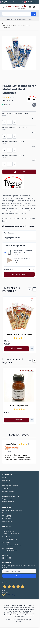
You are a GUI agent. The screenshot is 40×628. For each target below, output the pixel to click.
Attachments (9, 233)
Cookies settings (7, 521)
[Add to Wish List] (34, 105)
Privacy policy (6, 516)
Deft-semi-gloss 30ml (19, 406)
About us (5, 477)
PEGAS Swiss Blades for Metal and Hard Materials (17, 27)
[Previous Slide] (30, 289)
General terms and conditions (12, 510)
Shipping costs (7, 499)
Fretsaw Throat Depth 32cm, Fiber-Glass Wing (23, 251)
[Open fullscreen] (19, 53)
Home (4, 24)
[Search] (33, 14)
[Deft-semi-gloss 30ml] (19, 387)
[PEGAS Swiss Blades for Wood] (19, 316)
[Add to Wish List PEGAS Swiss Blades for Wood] (32, 348)
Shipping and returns (12, 238)
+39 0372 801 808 (11, 539)
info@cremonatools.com (14, 545)
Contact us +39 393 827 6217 (23, 19)
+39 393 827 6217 (11, 551)
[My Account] (30, 7)
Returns (4, 513)
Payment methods (8, 502)
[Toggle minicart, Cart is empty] (34, 7)
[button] (14, 97)
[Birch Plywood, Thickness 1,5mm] (10, 261)
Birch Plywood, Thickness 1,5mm (22, 259)
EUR (14, 2)
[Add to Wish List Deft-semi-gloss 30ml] (32, 420)
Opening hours (7, 480)
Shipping (5, 488)
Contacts (5, 483)
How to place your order (10, 486)
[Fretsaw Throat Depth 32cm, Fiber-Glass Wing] (10, 252)
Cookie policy (6, 518)
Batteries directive (8, 491)
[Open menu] (3, 7)
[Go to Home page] (16, 7)
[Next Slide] (34, 289)
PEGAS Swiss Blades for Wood (19, 334)
